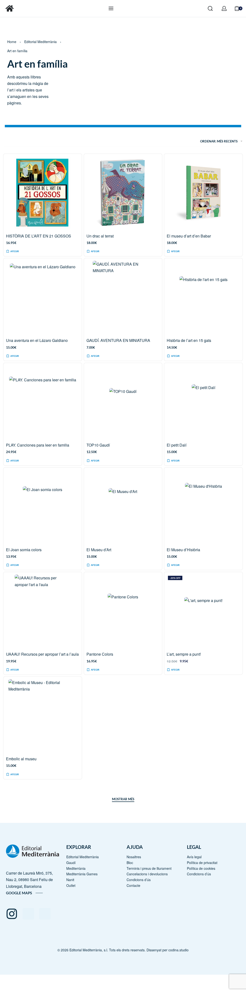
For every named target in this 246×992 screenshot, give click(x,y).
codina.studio (178, 949)
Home (11, 41)
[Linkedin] (45, 914)
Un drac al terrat (100, 236)
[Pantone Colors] (123, 611)
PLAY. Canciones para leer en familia (37, 445)
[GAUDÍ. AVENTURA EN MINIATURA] (123, 297)
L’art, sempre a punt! (184, 654)
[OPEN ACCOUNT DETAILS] (224, 8)
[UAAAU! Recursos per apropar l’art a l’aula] (42, 611)
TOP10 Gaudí (98, 445)
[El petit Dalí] (203, 401)
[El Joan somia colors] (42, 506)
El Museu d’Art (98, 549)
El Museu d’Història (183, 549)
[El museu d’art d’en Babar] (203, 192)
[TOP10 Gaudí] (122, 401)
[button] (12, 356)
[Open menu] (111, 8)
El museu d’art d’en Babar (189, 236)
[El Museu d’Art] (123, 506)
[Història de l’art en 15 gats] (203, 297)
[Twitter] (28, 914)
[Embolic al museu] (42, 715)
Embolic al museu (21, 759)
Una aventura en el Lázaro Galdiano (37, 340)
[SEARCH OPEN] (210, 8)
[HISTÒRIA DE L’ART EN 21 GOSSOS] (42, 192)
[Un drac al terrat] (123, 192)
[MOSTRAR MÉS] (123, 800)
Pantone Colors (99, 654)
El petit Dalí (176, 445)
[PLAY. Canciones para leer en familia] (42, 401)
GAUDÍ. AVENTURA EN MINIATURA (118, 340)
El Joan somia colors (24, 549)
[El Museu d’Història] (203, 506)
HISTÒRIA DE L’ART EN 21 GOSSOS (38, 236)
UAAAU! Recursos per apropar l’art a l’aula (42, 654)
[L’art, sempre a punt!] (203, 610)
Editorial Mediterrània (40, 41)
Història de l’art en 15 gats (189, 340)
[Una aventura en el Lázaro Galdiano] (42, 296)
